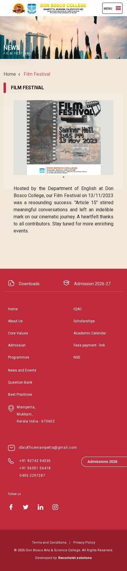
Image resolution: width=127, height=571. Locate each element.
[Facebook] (11, 507)
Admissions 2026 (102, 461)
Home (10, 74)
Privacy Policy (84, 542)
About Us (15, 321)
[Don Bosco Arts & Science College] (46, 8)
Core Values (18, 333)
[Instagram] (55, 507)
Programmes (18, 357)
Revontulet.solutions (75, 558)
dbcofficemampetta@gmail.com (48, 447)
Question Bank (20, 382)
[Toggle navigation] (118, 8)
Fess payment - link (89, 345)
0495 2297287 (32, 475)
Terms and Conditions (49, 542)
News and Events (22, 370)
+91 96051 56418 (35, 468)
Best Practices (20, 394)
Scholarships (84, 321)
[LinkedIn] (40, 507)
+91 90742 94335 (35, 461)
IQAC (78, 309)
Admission (17, 345)
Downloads (29, 283)
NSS (77, 357)
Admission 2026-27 (92, 283)
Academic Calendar (90, 333)
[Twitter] (26, 507)
